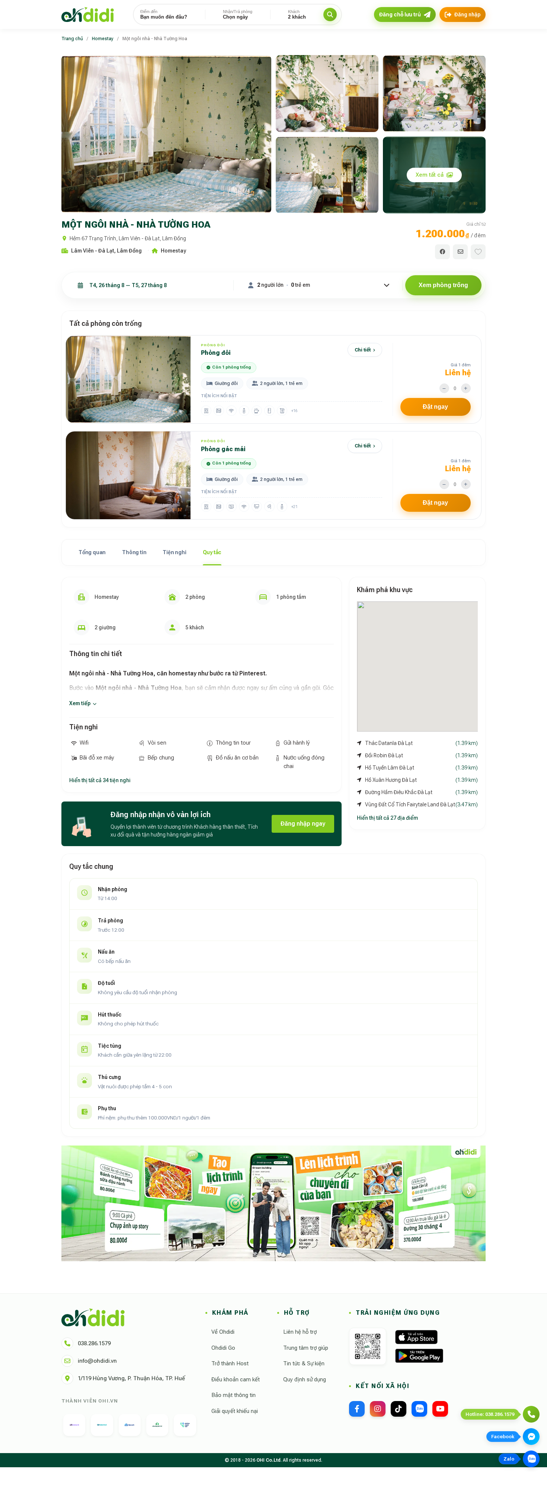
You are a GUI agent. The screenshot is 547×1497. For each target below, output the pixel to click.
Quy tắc (212, 552)
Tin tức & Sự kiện (303, 1363)
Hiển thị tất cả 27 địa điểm (387, 818)
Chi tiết (363, 350)
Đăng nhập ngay (303, 823)
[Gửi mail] (460, 251)
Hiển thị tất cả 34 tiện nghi (100, 780)
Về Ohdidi (222, 1332)
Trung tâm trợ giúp (305, 1348)
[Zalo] (419, 1409)
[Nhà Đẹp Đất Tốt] (157, 1425)
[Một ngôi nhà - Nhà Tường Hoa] (166, 134)
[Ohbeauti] (74, 1425)
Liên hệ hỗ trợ (300, 1332)
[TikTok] (398, 1409)
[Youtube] (440, 1409)
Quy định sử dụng (304, 1379)
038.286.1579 (94, 1343)
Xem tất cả (430, 174)
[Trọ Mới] (130, 1425)
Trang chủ (72, 38)
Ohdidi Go (223, 1348)
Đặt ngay (435, 407)
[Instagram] (378, 1409)
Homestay (102, 38)
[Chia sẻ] (442, 251)
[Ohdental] (102, 1425)
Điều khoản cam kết (235, 1379)
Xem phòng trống (443, 285)
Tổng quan (92, 552)
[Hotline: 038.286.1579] (531, 1414)
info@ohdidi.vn (97, 1361)
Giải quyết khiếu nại (234, 1411)
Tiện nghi (174, 552)
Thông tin (134, 552)
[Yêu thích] (478, 251)
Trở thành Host (230, 1363)
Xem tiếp (79, 703)
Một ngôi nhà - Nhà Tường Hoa (154, 38)
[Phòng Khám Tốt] (185, 1425)
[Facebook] (357, 1409)
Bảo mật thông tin (233, 1395)
